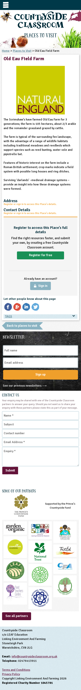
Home (6, 51)
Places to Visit (22, 51)
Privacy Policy (11, 674)
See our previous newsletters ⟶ (25, 386)
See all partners (16, 616)
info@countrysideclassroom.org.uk (34, 656)
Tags (8, 316)
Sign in (42, 286)
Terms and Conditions (16, 670)
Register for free (40, 255)
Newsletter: (14, 336)
